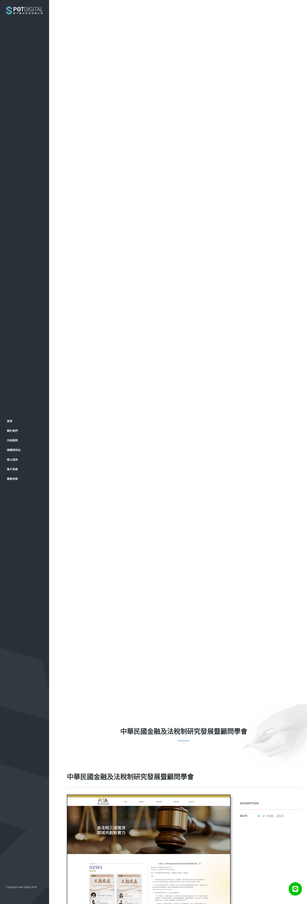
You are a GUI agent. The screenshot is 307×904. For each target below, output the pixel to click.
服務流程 (12, 479)
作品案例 (12, 440)
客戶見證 (12, 469)
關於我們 (12, 431)
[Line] (295, 889)
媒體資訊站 (13, 450)
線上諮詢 (12, 459)
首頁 (9, 421)
